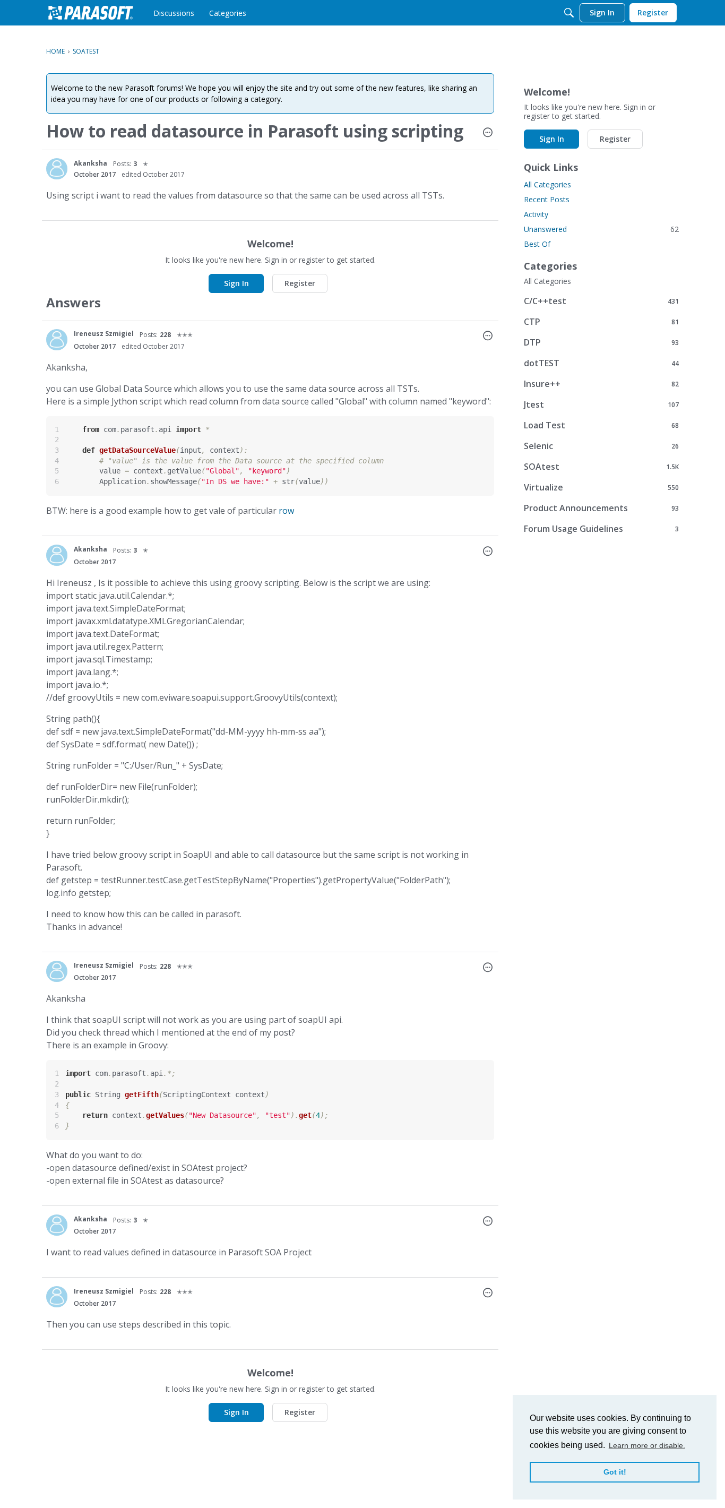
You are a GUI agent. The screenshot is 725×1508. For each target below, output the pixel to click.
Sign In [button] (236, 283)
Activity (536, 214)
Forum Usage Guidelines (601, 528)
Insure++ (601, 383)
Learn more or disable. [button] (647, 1445)
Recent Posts (546, 199)
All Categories (547, 184)
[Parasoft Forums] (90, 13)
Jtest (601, 404)
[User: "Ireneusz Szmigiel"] (56, 339)
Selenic (601, 445)
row (286, 510)
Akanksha (90, 163)
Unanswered (601, 229)
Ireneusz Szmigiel (104, 333)
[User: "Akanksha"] (56, 168)
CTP (601, 321)
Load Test (601, 424)
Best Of (537, 244)
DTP (601, 342)
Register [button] (299, 283)
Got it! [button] (614, 1472)
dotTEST (601, 362)
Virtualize (601, 487)
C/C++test (601, 300)
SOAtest (601, 466)
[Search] (569, 12)
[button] (487, 133)
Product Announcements (601, 507)
